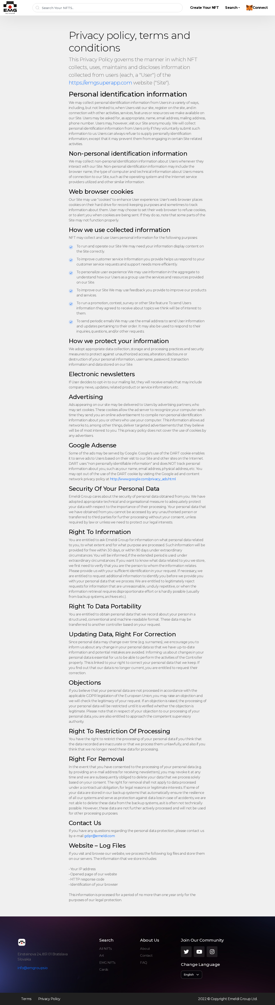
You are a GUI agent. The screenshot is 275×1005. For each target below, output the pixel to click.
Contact (146, 955)
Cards (103, 969)
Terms (26, 999)
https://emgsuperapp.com (101, 83)
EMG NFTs (107, 963)
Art (101, 955)
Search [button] (231, 8)
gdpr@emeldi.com (99, 836)
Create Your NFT (204, 8)
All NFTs (105, 949)
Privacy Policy (49, 999)
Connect (260, 8)
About (145, 949)
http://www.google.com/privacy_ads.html (143, 479)
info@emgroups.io (32, 968)
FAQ (143, 963)
